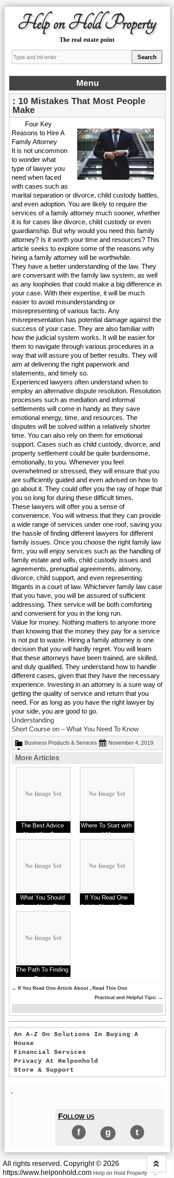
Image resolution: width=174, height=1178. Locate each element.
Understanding (33, 720)
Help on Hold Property (87, 23)
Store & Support (44, 1069)
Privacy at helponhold (56, 1061)
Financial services (50, 1052)
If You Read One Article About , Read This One (69, 988)
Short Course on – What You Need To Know (75, 729)
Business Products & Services (61, 743)
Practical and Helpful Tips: (129, 997)
